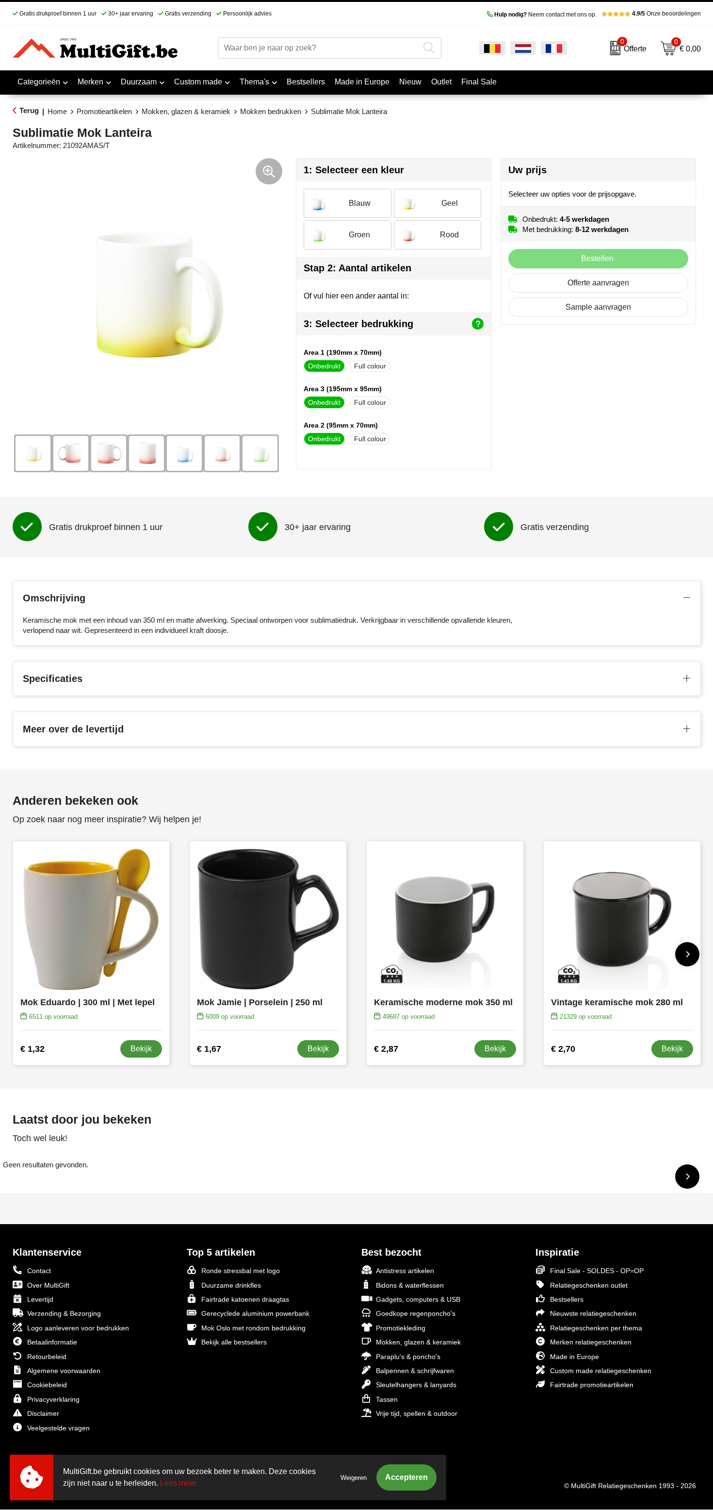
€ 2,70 (563, 1049)
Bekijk (141, 1049)
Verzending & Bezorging (64, 1313)
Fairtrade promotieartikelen (591, 1385)
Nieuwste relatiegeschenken (593, 1313)
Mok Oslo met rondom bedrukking (253, 1328)
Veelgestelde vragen (58, 1428)
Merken (90, 82)
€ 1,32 (32, 1049)
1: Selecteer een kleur (354, 170)
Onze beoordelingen (666, 13)
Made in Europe (574, 1357)
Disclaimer (43, 1413)
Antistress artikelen (405, 1271)
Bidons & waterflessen (410, 1285)
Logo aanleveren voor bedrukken (78, 1328)
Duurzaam (139, 82)
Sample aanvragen (598, 307)
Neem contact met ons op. (545, 14)
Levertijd (40, 1299)
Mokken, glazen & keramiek (186, 111)
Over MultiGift (48, 1285)
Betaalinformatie (52, 1342)
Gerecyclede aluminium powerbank (255, 1313)
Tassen (387, 1399)
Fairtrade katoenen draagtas (245, 1299)
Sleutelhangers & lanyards (416, 1385)
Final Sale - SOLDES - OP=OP (597, 1271)
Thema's (254, 82)
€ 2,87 (386, 1049)
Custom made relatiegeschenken (600, 1371)
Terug (29, 110)
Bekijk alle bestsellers (234, 1342)
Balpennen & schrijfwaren (415, 1371)
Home (57, 111)
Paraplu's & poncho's (408, 1357)
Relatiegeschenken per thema (596, 1328)
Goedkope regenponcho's (415, 1313)
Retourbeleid (46, 1357)
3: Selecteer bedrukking (358, 323)
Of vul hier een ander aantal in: (356, 296)
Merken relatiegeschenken (591, 1342)
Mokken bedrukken (270, 111)
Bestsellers (566, 1299)
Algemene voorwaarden (63, 1371)
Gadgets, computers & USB (418, 1299)
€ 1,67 (209, 1049)
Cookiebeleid (47, 1385)
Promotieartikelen (104, 111)
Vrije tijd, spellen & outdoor (416, 1413)
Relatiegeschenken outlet (589, 1285)
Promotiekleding (400, 1328)
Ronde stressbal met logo (240, 1271)
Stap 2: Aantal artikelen (357, 268)
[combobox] (318, 48)
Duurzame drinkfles (231, 1285)
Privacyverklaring (53, 1399)
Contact (39, 1271)
